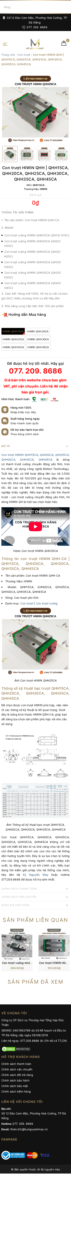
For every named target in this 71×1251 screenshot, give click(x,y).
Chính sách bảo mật (14, 1086)
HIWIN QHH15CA (13, 331)
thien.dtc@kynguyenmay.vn (29, 1129)
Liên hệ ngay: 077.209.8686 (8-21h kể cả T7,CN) (34, 1040)
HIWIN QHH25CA (13, 339)
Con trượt (24, 54)
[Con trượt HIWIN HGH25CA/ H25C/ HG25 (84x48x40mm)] (54, 944)
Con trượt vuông (47, 603)
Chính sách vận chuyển (16, 1069)
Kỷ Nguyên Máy (35, 874)
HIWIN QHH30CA (38, 339)
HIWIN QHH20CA (38, 331)
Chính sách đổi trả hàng (17, 1075)
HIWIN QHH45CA (38, 347)
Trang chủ (8, 54)
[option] (35, 109)
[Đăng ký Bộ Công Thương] (13, 1155)
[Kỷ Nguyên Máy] (28, 43)
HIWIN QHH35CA (13, 347)
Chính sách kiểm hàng (16, 1091)
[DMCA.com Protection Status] (16, 1048)
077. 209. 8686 (36, 27)
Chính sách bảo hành (15, 1080)
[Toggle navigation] (5, 44)
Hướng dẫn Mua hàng (26, 314)
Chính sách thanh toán (16, 1063)
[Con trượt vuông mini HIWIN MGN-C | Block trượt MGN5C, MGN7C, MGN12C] (17, 944)
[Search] (67, 7)
